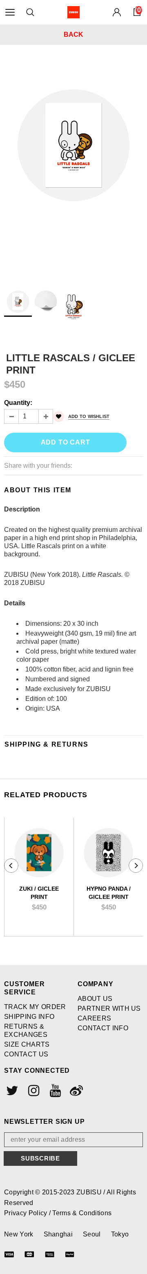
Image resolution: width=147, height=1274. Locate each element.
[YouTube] (54, 1090)
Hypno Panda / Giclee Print (109, 892)
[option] (73, 134)
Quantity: (18, 402)
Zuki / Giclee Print (39, 892)
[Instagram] (32, 1090)
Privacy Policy (26, 1213)
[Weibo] (75, 1090)
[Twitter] (11, 1090)
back (73, 34)
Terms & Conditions (81, 1213)
